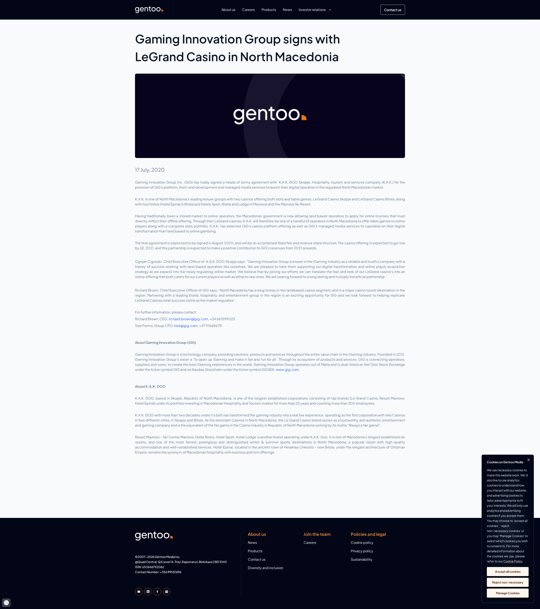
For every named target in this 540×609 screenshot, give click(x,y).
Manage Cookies (508, 593)
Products (269, 9)
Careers (248, 9)
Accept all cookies (508, 571)
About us (228, 9)
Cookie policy (362, 542)
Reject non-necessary (507, 582)
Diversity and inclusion (265, 568)
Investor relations (312, 9)
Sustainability (361, 559)
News (287, 9)
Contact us (392, 10)
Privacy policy (362, 551)
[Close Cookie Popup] (528, 460)
